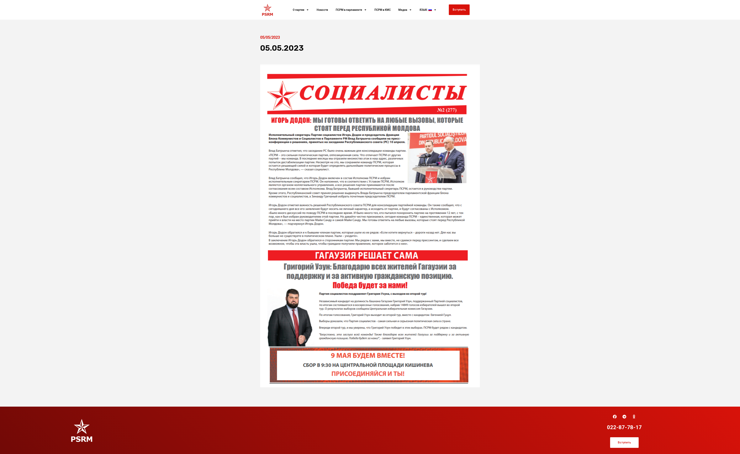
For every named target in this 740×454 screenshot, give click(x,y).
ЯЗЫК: (424, 9)
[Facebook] (615, 416)
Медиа (402, 9)
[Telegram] (624, 416)
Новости (322, 9)
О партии (298, 9)
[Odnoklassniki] (634, 416)
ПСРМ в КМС (382, 9)
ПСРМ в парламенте (349, 9)
